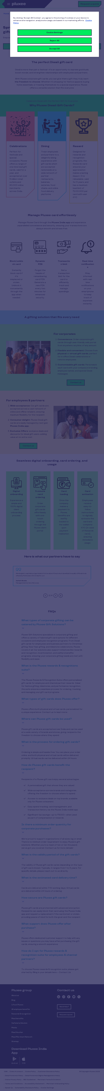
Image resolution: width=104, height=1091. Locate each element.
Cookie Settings (54, 32)
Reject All (54, 41)
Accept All (54, 49)
